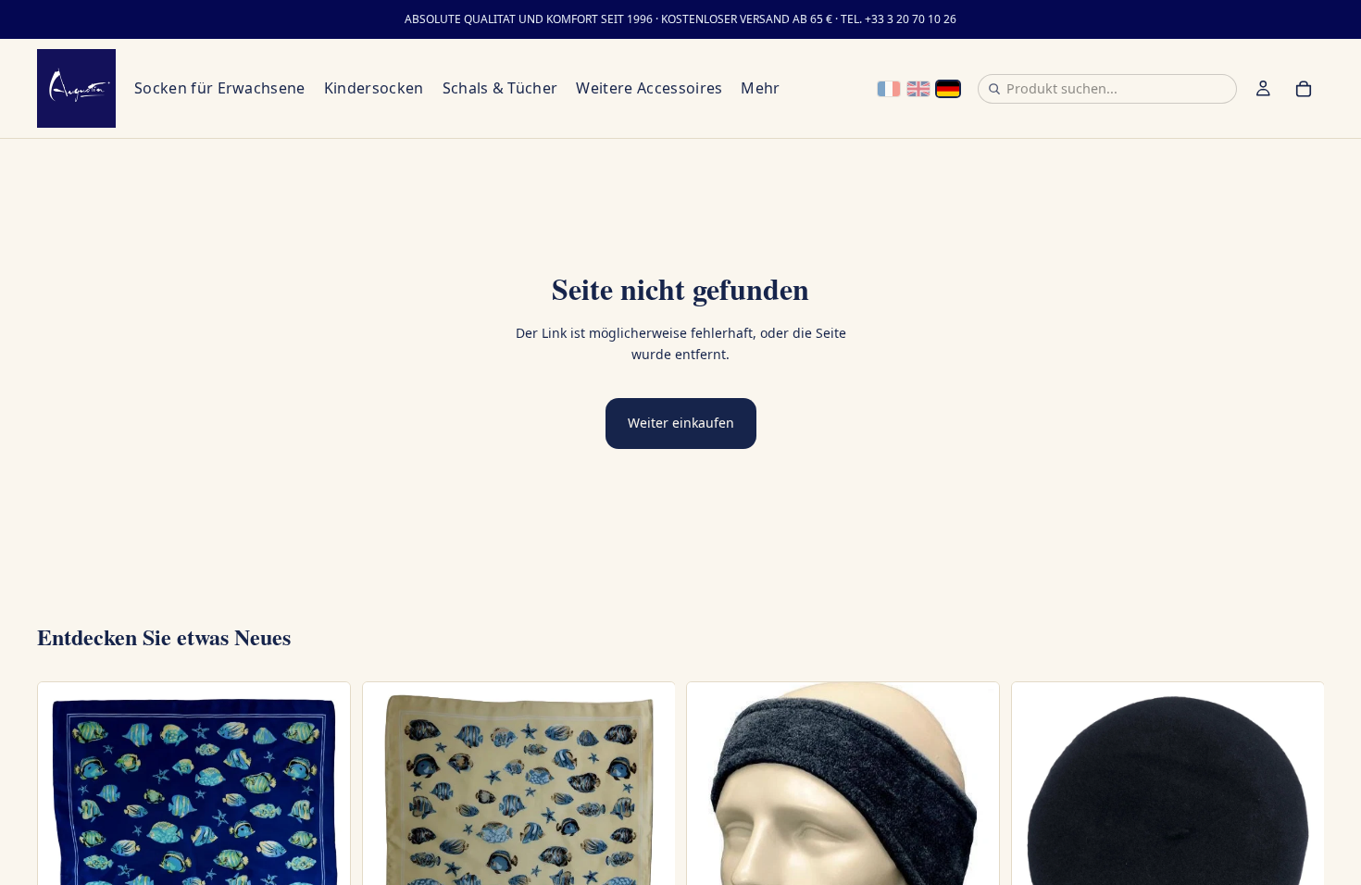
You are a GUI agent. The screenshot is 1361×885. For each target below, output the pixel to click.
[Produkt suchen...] (994, 89)
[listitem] (760, 88)
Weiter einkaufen (681, 422)
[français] (889, 88)
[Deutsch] (948, 88)
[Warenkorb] (1303, 89)
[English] (918, 88)
